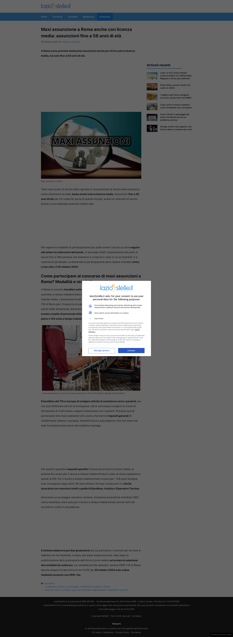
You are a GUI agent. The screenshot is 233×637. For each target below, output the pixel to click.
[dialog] (116, 318)
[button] (116, 318)
